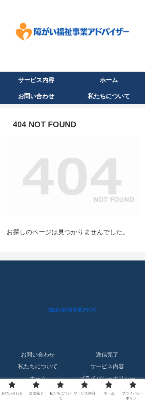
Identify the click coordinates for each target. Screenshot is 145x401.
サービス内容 (107, 366)
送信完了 (107, 354)
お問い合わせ (38, 354)
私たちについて (38, 366)
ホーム (37, 378)
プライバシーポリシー (107, 378)
